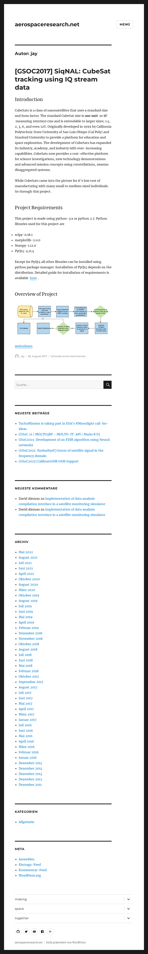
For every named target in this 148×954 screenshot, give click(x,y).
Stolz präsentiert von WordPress (66, 942)
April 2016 (26, 741)
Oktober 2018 (29, 644)
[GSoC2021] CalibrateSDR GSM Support (49, 461)
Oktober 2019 (29, 595)
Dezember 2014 (30, 768)
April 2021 (26, 574)
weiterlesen (24, 346)
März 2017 (26, 714)
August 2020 (28, 584)
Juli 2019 (25, 606)
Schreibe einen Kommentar (68, 356)
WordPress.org (30, 875)
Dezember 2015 (30, 763)
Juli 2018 (25, 655)
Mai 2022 (26, 552)
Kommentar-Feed (33, 870)
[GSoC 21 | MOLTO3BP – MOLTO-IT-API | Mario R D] (59, 434)
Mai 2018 (25, 666)
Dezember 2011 (30, 785)
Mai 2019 (26, 617)
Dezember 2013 (30, 774)
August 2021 (28, 557)
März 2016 (27, 747)
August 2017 (28, 687)
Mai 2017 (25, 703)
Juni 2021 (26, 568)
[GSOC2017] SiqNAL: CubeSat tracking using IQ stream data (62, 79)
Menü (125, 24)
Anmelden (26, 859)
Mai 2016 (26, 736)
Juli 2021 (25, 563)
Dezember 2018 (30, 633)
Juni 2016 (26, 730)
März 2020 (27, 590)
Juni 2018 (26, 660)
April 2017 (26, 709)
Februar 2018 (29, 671)
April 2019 (26, 622)
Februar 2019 (29, 628)
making (21, 899)
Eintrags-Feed (30, 865)
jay (22, 356)
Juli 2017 (25, 693)
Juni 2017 (26, 698)
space (19, 909)
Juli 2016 (25, 725)
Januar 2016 (28, 757)
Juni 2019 (26, 611)
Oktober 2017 (29, 676)
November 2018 (31, 639)
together (22, 918)
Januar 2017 (27, 720)
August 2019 (28, 601)
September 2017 (31, 682)
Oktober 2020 (29, 579)
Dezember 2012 (30, 779)
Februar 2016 (29, 752)
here (33, 278)
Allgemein (26, 822)
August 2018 (28, 649)
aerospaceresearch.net (47, 24)
